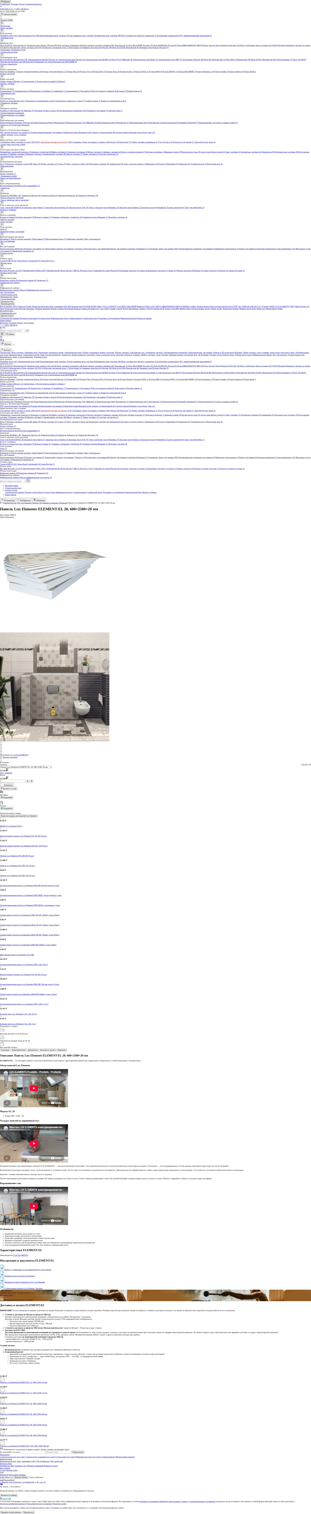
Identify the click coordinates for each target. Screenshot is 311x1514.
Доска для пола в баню (134, 164)
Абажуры (29, 111)
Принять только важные (11, 1512)
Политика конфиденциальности (13, 1504)
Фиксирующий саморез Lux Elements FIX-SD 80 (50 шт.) (23, 836)
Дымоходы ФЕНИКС (10, 196)
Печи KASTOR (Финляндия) (125, 48)
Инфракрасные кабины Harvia (13, 290)
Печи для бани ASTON (33, 48)
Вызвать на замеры (9, 1495)
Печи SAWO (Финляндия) (263, 60)
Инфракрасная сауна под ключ (88, 1457)
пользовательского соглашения (202, 1501)
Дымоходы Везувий (88, 196)
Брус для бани (73, 164)
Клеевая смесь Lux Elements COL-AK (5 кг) (18, 1024)
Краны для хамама (35, 249)
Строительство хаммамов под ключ (40, 1457)
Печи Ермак (75, 48)
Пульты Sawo (112, 72)
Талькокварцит (72, 91)
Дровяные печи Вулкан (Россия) (153, 48)
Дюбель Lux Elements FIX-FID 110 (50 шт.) (17, 866)
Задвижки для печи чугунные (133, 271)
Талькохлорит (7, 91)
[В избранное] (1, 759)
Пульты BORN (170, 72)
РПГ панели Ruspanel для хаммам (15, 132)
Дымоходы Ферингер (67, 196)
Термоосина (151, 164)
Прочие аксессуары (190, 152)
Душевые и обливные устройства (66, 217)
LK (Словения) (96, 271)
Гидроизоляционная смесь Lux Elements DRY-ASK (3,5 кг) (24, 1004)
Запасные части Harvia (34, 208)
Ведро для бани (95, 152)
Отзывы (22, 1475)
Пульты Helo (72, 72)
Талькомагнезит (22, 91)
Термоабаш (171, 164)
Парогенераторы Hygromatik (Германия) (180, 123)
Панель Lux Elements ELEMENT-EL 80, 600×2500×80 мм (23, 1435)
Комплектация (6, 1459)
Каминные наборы (27, 280)
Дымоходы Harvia (49, 196)
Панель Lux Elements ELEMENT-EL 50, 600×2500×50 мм (23, 1425)
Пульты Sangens (235, 72)
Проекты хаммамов (35, 1466)
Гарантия (29, 4)
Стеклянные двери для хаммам (163, 249)
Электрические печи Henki (145, 60)
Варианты (62, 1050)
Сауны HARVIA (8, 261)
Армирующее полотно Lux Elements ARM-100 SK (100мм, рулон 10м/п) (29, 915)
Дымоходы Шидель (31, 196)
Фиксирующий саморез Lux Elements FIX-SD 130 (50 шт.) (24, 846)
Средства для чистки (108, 154)
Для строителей (56, 1461)
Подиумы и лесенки (117, 217)
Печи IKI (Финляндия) (214, 60)
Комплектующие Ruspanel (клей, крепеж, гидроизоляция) (90, 132)
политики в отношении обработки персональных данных (163, 1501)
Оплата (22, 4)
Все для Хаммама (24, 503)
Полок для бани (49, 164)
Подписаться (78, 1452)
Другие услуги (11, 490)
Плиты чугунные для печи (206, 271)
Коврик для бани (18, 154)
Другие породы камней (47, 81)
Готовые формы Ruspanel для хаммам (47, 132)
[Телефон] (1, 338)
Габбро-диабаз (6, 81)
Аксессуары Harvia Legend (212, 152)
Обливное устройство (40, 152)
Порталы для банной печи (56, 48)
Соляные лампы (93, 101)
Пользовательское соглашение (39, 1504)
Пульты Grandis (220, 72)
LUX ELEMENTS (20, 755)
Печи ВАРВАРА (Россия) (165, 45)
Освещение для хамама (97, 111)
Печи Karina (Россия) (192, 60)
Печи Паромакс (284, 60)
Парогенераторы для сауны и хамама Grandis (218, 123)
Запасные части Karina (129, 208)
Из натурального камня (103, 91)
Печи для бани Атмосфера (69, 45)
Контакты (38, 4)
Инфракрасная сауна (64, 492)
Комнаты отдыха (51, 1466)
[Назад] (1, 503)
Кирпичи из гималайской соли (40, 101)
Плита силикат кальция (21, 239)
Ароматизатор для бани (54, 154)
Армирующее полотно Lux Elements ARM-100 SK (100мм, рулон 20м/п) (29, 925)
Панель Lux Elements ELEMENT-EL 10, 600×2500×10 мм (23, 1382)
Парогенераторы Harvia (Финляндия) (50, 123)
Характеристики (19, 1050)
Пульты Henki (249, 72)
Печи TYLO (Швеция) (121, 60)
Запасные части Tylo (78, 208)
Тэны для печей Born (194, 208)
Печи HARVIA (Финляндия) (13, 45)
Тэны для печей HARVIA (12, 208)
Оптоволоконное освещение (72, 111)
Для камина (86, 91)
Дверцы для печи (185, 271)
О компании (5, 4)
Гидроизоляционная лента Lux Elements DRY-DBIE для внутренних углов (30, 895)
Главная (6, 503)
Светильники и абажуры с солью (69, 101)
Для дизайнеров (42, 1461)
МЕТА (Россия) (81, 271)
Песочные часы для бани (286, 152)
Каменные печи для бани (108, 36)
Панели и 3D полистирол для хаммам (92, 249)
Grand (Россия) (112, 271)
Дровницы (42, 280)
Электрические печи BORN (98, 60)
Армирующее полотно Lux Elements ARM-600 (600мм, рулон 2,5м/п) (28, 994)
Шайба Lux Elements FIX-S (11, 826)
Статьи (3, 1470)
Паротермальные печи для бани (54, 36)
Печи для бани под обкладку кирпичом (138, 36)
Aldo (198, 142)
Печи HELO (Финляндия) (238, 60)
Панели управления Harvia (29, 72)
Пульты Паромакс (204, 72)
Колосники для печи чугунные (162, 271)
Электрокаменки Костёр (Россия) (43, 60)
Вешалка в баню (173, 152)
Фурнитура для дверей (183, 142)
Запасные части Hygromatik (153, 208)
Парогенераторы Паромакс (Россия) (16, 123)
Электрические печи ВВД (170, 60)
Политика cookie (59, 1504)
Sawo (168, 142)
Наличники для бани (99, 164)
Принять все (28, 1512)
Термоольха (184, 164)
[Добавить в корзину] (2, 1379)
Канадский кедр (215, 164)
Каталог (7, 350)
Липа (84, 164)
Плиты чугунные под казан (232, 271)
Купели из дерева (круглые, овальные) (17, 217)
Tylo (161, 142)
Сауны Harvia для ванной (28, 261)
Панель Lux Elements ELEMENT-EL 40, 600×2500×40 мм (23, 1414)
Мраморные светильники (226, 249)
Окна (3, 229)
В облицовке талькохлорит (169, 36)
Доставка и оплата (47, 1050)
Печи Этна (209, 45)
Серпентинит (29, 81)
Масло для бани (74, 154)
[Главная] (2, 334)
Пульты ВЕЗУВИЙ (186, 72)
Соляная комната (80, 492)
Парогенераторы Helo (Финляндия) (113, 123)
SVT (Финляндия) (27, 271)
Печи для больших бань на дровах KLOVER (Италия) (263, 45)
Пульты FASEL (141, 72)
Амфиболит (59, 91)
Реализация (4, 1455)
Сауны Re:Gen (47, 261)
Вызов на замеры (149, 492)
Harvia (114, 142)
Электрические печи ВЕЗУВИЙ (62, 62)
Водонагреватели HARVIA (12, 186)
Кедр (3, 164)
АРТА (53, 142)
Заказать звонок (10, 14)
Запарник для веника (78, 152)
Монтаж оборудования (125, 1457)
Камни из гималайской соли (113, 101)
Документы (33, 1050)
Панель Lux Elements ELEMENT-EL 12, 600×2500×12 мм (23, 1393)
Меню (11, 334)
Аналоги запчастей (175, 208)
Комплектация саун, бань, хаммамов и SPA (18, 1461)
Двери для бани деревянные (145, 142)
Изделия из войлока (154, 152)
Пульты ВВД (155, 72)
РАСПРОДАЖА (11, 486)
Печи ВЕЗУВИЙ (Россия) (140, 45)
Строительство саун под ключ (12, 1457)
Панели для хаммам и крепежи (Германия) (128, 249)
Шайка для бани (59, 152)
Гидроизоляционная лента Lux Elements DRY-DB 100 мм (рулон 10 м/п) (29, 886)
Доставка (14, 4)
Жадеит (18, 81)
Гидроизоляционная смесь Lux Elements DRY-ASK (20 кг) (24, 965)
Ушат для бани (232, 152)
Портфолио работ (7, 1466)
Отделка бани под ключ (65, 1457)
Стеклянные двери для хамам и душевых (91, 142)
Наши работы (10, 495)
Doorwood (125, 142)
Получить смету (6, 1295)
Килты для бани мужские (133, 152)
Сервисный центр (95, 492)
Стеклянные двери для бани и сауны (17, 142)
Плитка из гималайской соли (13, 101)
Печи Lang (19, 62)
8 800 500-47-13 (6, 9)
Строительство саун (13, 488)
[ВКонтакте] (1, 1484)
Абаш (37, 164)
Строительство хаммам (14, 492)
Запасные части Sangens (57, 208)
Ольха (62, 164)
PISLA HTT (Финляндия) (48, 271)
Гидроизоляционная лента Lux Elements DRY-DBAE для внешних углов (30, 905)
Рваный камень (134, 91)
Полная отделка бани (33, 492)
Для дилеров (28, 323)
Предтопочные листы (55, 239)
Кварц (62, 81)
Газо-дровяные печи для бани (82, 36)
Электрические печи (28, 36)
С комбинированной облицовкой (197, 36)
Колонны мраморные (266, 249)
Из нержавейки (32, 186)
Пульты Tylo (85, 72)
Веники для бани (35, 154)
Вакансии (4, 1475)
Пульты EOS (99, 72)
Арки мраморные (286, 249)
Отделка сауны (49, 492)
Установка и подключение (114, 492)
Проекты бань (6, 1464)
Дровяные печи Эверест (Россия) (41, 45)
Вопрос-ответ (12, 1470)
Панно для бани (8, 174)
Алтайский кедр (198, 164)
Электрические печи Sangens (71, 60)
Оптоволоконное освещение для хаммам (196, 249)
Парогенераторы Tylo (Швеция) (82, 123)
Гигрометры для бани (250, 152)
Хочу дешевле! (6, 773)
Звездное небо (115, 111)
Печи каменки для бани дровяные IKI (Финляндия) (105, 45)
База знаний (5, 1468)
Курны (22, 249)
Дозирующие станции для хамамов (59, 249)
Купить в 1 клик (9, 789)
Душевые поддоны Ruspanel (95, 217)
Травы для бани (90, 154)
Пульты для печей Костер (54, 72)
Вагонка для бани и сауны (19, 164)
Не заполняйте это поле (10, 1452)
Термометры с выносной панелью (15, 152)
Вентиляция (38, 239)
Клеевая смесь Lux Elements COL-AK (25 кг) (18, 1014)
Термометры (267, 152)
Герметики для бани (75, 239)
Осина (161, 164)
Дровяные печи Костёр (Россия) (97, 48)
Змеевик (48, 91)
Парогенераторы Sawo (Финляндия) (145, 123)
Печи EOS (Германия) (36, 62)
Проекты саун (21, 1466)
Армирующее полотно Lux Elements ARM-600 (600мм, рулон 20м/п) (28, 945)
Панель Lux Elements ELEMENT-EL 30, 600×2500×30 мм (23, 1404)
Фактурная (120, 91)
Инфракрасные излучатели (39, 290)
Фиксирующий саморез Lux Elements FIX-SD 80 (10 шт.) (23, 975)
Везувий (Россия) (9, 271)
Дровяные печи (8, 36)
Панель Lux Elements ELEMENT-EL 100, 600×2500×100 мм (24, 1446)
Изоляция (5, 239)
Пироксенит (37, 91)
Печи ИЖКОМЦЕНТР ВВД (190, 45)
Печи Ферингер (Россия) (227, 45)
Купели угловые (43, 217)
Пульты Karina (126, 72)
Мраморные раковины (23, 251)
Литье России (66, 271)
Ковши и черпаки (112, 152)
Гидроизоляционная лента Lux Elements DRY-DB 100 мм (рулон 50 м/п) (29, 984)
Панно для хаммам (248, 249)
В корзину (8, 785)
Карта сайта (13, 1475)
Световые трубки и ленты (46, 111)
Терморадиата (116, 164)
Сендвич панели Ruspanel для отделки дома (135, 132)
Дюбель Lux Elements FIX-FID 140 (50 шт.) (17, 876)
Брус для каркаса (92, 239)
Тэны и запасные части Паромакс (103, 208)
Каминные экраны (9, 280)
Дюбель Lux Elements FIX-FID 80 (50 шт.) (17, 856)
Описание (5, 1050)
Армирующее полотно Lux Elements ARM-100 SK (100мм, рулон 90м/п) (29, 935)
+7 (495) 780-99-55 (21, 9)
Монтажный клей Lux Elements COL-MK (17, 955)
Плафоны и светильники (11, 111)
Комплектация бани (133, 492)
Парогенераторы (8, 249)
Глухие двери (209, 142)
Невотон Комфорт (8, 72)
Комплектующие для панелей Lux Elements (19, 816)
